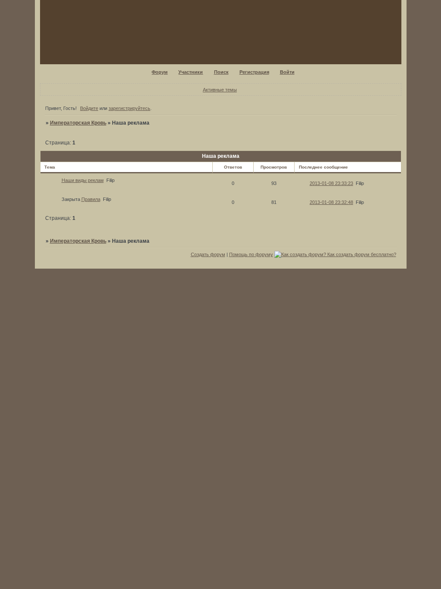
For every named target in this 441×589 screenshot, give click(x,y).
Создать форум (208, 254)
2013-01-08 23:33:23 (331, 183)
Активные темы (220, 89)
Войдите (89, 108)
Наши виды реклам (83, 180)
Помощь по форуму (251, 254)
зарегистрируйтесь (129, 108)
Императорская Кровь (78, 123)
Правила (90, 199)
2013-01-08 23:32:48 (331, 202)
